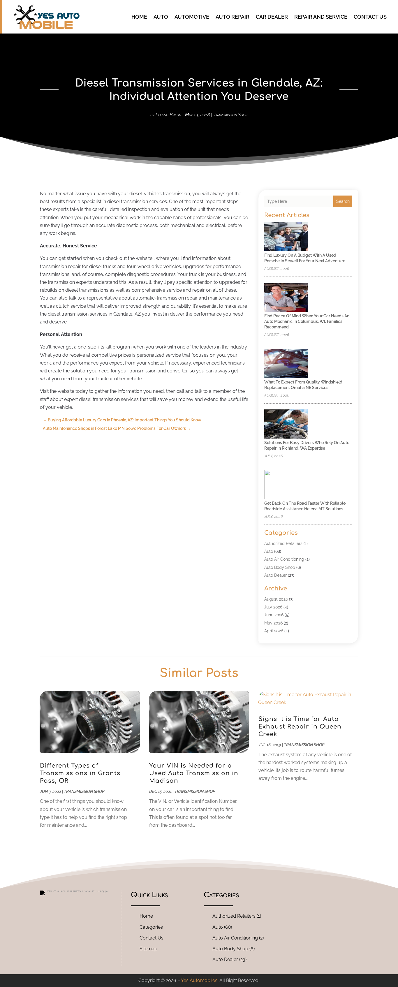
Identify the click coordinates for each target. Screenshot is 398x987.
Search (343, 201)
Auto (161, 17)
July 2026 (273, 607)
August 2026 (276, 599)
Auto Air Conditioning (284, 559)
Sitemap (148, 948)
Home (139, 17)
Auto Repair (232, 17)
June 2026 (273, 615)
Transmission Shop (230, 114)
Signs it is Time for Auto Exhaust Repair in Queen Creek (299, 727)
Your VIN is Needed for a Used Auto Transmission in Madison (193, 773)
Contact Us (370, 17)
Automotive (192, 17)
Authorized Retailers (283, 543)
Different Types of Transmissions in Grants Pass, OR (80, 773)
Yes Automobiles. (199, 980)
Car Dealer (272, 17)
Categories (151, 927)
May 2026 (273, 623)
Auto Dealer (275, 575)
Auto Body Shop (279, 567)
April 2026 (273, 631)
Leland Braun (168, 114)
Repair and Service (320, 17)
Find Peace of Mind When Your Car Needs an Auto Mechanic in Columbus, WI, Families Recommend (306, 321)
